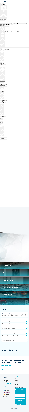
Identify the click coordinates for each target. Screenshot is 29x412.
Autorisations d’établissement (19, 387)
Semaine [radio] (7, 26)
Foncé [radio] (4, 139)
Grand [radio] (5, 102)
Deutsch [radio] (9, 23)
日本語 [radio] (26, 23)
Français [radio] (1, 23)
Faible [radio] (4, 137)
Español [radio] (13, 23)
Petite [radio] (1, 100)
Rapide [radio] (5, 64)
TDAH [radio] (0, 48)
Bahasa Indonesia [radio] (20, 23)
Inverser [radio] (2, 139)
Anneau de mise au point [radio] (3, 84)
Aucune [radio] (2, 137)
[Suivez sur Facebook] (7, 383)
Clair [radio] (5, 139)
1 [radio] (0, 20)
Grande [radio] (6, 100)
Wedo (17, 407)
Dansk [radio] (6, 23)
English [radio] (11, 23)
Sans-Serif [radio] (2, 116)
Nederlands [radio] (3, 24)
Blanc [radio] (3, 82)
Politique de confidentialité (20, 407)
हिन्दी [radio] (17, 23)
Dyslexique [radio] (5, 116)
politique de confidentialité (17, 404)
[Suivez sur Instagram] (8, 383)
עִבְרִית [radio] (15, 23)
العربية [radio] (3, 23)
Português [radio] (7, 24)
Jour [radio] (5, 26)
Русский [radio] (9, 24)
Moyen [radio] (2, 64)
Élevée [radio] (6, 137)
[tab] (0, 86)
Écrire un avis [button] (6, 217)
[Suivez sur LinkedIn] (10, 383)
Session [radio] (3, 26)
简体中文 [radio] (12, 24)
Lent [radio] (0, 64)
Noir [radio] (1, 82)
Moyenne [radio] (4, 100)
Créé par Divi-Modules (2, 141)
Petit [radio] (1, 102)
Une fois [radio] (1, 26)
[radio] (0, 62)
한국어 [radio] (1, 24)
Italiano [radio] (24, 23)
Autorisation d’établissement (15, 408)
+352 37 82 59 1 (5, 377)
